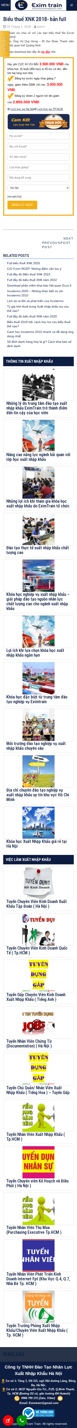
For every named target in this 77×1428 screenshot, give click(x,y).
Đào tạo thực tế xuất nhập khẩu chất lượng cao (37, 550)
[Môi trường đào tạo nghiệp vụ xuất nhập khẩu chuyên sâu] (38, 725)
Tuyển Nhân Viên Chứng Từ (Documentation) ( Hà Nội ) (29, 1044)
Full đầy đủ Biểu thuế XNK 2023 (28, 274)
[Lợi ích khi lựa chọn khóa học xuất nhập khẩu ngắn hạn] (38, 632)
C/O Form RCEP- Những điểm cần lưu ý (34, 268)
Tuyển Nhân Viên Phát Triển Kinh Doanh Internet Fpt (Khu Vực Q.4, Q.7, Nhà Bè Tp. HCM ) (38, 1279)
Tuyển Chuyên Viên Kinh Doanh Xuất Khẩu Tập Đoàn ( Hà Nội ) (36, 904)
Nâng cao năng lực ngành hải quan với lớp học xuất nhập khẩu (38, 457)
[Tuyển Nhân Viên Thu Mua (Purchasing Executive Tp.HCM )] (38, 1209)
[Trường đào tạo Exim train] (38, 5)
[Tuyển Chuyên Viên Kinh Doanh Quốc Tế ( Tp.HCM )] (38, 929)
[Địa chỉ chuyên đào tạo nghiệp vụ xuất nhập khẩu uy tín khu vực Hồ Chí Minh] (38, 771)
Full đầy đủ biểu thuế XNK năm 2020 (32, 316)
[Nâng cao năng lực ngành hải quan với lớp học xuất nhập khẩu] (38, 436)
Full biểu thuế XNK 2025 (23, 263)
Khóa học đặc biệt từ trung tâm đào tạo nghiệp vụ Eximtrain (36, 699)
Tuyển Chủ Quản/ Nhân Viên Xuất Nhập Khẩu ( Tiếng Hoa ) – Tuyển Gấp (38, 1090)
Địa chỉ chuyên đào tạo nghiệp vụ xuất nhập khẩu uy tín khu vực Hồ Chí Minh (37, 795)
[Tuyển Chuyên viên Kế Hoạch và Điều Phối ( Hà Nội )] (38, 1162)
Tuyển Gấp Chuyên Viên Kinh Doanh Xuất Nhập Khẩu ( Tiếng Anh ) (35, 997)
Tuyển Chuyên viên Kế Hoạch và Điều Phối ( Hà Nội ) (37, 1183)
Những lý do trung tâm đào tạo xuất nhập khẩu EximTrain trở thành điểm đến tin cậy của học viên (36, 408)
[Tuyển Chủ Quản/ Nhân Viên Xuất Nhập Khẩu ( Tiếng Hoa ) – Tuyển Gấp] (38, 1069)
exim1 (40, 26)
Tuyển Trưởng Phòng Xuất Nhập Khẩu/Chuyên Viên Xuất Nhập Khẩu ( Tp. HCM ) (37, 1330)
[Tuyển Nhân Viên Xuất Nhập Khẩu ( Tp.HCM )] (38, 1116)
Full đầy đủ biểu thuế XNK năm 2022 (32, 280)
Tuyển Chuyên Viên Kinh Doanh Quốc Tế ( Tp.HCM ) (37, 950)
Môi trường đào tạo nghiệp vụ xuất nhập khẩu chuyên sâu (36, 746)
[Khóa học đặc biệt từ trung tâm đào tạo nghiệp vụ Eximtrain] (38, 678)
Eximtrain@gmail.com (44, 1403)
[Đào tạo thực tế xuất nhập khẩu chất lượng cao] (38, 529)
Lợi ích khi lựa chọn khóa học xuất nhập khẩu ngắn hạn (35, 653)
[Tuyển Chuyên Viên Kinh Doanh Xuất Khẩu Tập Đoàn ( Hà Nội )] (38, 883)
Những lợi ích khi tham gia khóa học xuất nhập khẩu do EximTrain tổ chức (38, 503)
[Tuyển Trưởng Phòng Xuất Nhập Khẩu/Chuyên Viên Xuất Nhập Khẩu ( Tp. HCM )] (38, 1307)
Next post (67, 241)
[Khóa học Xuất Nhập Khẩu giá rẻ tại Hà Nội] (38, 823)
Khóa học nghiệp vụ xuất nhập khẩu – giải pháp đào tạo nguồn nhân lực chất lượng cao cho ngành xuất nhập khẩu (38, 601)
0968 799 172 (29, 1398)
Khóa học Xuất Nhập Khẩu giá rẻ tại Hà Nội (36, 844)
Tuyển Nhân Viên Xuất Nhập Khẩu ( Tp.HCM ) (35, 1137)
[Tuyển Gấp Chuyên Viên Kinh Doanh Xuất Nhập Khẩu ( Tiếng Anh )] (38, 976)
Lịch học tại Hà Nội (22, 109)
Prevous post (50, 243)
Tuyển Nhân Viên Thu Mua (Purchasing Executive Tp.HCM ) (33, 1230)
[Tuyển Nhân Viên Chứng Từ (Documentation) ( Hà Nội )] (38, 1022)
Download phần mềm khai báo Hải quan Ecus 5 (39, 285)
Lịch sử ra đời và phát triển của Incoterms (35, 301)
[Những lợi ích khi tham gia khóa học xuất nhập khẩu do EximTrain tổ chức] (38, 482)
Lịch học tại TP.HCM (50, 109)
